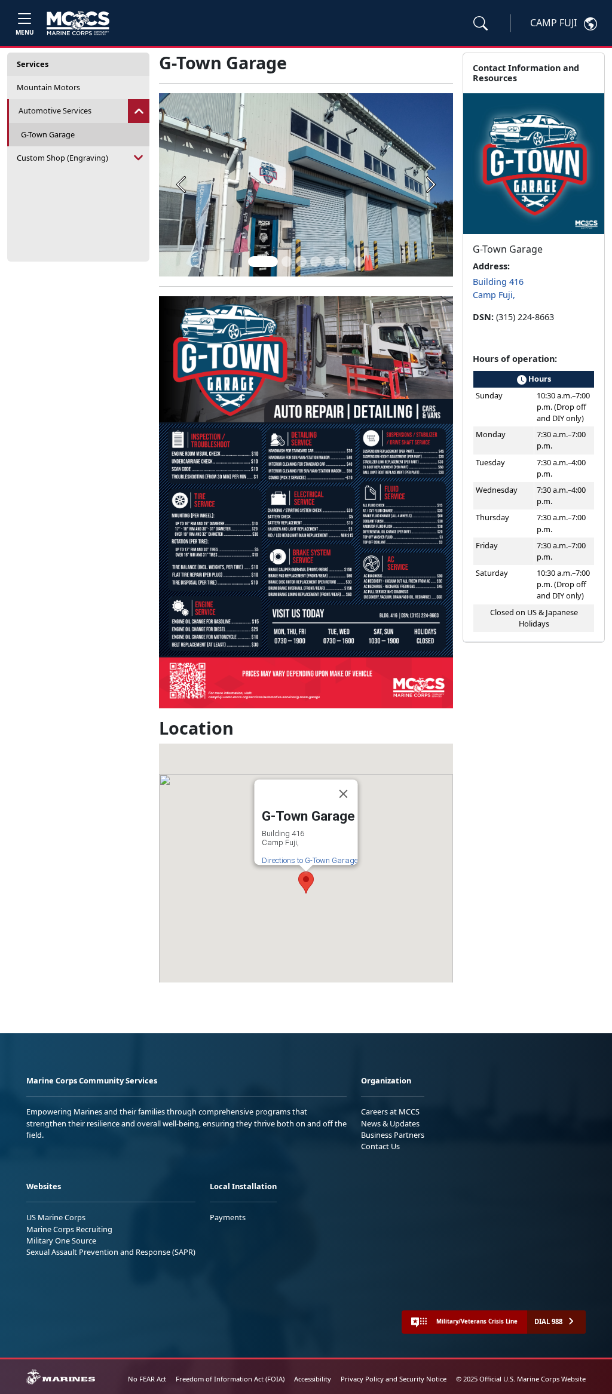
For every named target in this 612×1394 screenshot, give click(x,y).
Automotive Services (55, 110)
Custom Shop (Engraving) (62, 157)
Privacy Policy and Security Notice (393, 1378)
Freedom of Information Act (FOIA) (230, 1378)
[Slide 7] (358, 261)
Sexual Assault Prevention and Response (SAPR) (110, 1251)
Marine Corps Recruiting (69, 1229)
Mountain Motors (48, 87)
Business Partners (392, 1134)
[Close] (343, 793)
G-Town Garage (48, 134)
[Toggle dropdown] (138, 110)
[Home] (78, 23)
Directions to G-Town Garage (310, 860)
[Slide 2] (286, 261)
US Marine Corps (55, 1217)
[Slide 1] (263, 261)
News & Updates (390, 1123)
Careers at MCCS (390, 1111)
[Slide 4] (315, 261)
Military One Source (61, 1240)
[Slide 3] (301, 261)
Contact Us (380, 1146)
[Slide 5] (330, 261)
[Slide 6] (344, 261)
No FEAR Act (147, 1378)
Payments (228, 1217)
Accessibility (312, 1378)
